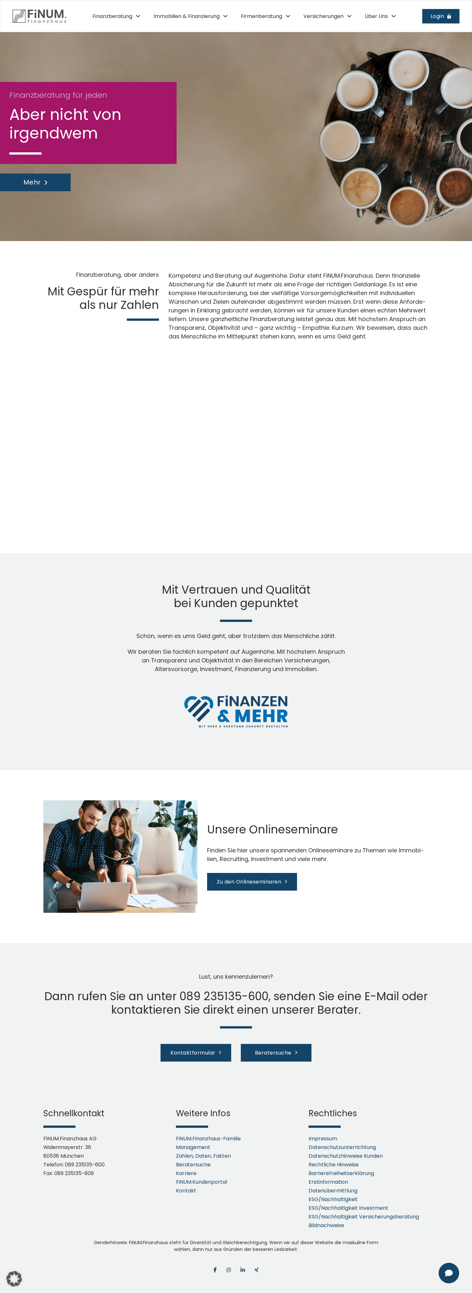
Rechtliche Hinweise (334, 1164)
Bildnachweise (326, 1225)
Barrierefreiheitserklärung (341, 1173)
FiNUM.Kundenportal (201, 1182)
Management (193, 1147)
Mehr (32, 182)
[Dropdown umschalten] (138, 16)
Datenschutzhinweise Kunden (346, 1156)
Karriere (186, 1173)
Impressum (323, 1138)
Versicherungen (306, 660)
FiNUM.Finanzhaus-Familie (208, 1138)
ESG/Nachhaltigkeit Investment (348, 1208)
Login (437, 16)
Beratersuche (273, 1052)
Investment (216, 669)
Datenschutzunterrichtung (342, 1147)
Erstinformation (328, 1182)
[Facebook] (215, 1269)
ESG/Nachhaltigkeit (333, 1199)
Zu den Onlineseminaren (249, 881)
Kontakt (186, 1190)
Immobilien (301, 669)
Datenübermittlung (333, 1190)
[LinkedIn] (243, 1269)
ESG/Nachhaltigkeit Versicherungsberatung (364, 1216)
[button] (14, 1279)
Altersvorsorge (176, 669)
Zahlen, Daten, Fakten (203, 1156)
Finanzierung (253, 669)
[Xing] (256, 1269)
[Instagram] (229, 1269)
